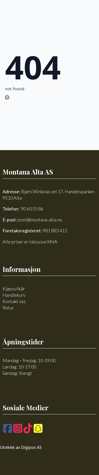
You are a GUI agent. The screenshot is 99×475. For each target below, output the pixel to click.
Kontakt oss (14, 301)
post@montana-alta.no (40, 219)
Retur (8, 307)
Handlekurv (14, 295)
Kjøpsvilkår (14, 288)
